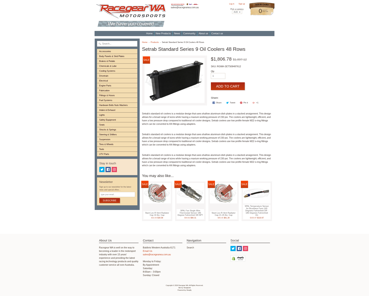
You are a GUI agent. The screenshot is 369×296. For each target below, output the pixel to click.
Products (155, 42)
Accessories (105, 51)
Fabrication (104, 90)
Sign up (242, 4)
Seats (102, 124)
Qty (212, 71)
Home (149, 33)
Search (190, 247)
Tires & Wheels (106, 144)
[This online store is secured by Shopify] (237, 260)
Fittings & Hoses (107, 95)
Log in (231, 4)
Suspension (104, 139)
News (177, 33)
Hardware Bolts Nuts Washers (113, 105)
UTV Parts (104, 154)
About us (203, 33)
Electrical (103, 80)
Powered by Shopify (185, 290)
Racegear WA (183, 285)
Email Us (147, 251)
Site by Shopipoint (184, 288)
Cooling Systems (107, 71)
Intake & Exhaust (107, 110)
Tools (101, 149)
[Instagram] (114, 169)
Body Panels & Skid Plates (111, 56)
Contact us (217, 33)
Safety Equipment (107, 120)
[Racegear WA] (131, 15)
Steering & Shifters (108, 134)
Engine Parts (105, 85)
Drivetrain (103, 76)
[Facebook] (108, 169)
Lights (102, 115)
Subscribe (109, 200)
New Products (163, 33)
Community (189, 33)
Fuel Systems (105, 100)
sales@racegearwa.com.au (157, 254)
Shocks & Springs (107, 129)
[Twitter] (102, 169)
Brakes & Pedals (107, 61)
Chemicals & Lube (107, 66)
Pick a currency (237, 9)
